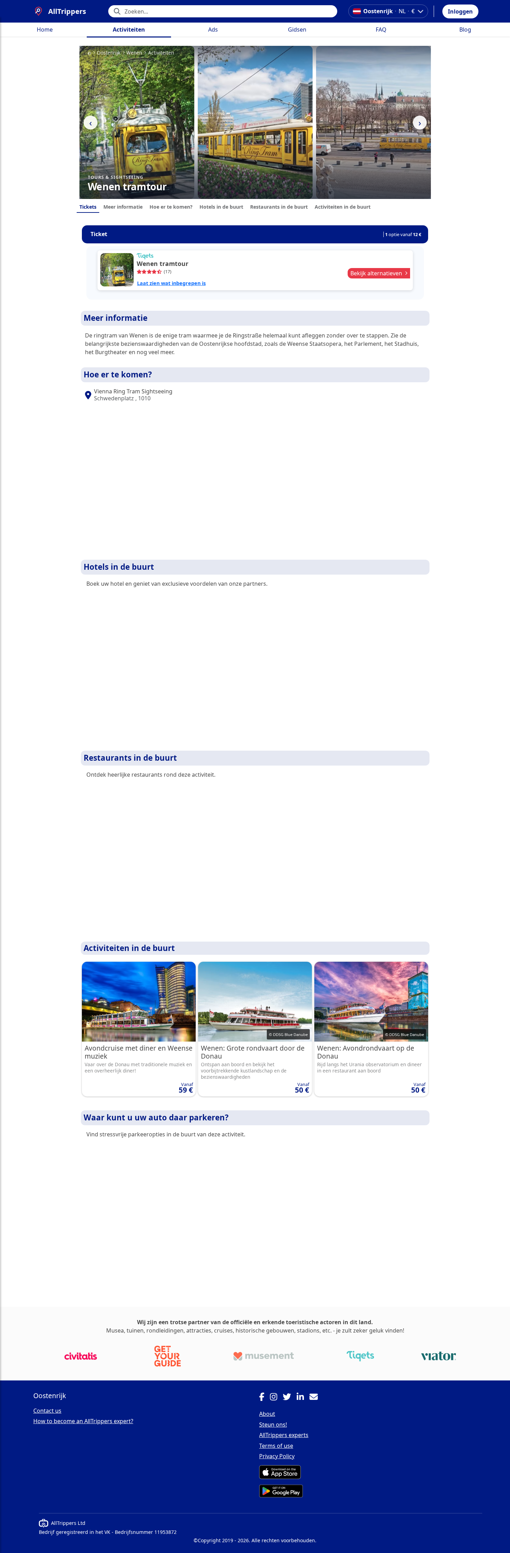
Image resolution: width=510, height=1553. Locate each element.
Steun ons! (273, 1424)
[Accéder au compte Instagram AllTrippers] (276, 1398)
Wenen (134, 53)
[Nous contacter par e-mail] (316, 1398)
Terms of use (276, 1446)
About (267, 1414)
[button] (460, 11)
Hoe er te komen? (171, 206)
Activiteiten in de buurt (343, 206)
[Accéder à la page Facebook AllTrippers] (264, 1398)
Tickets (87, 206)
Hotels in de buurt (221, 206)
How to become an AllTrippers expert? (83, 1421)
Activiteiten (129, 29)
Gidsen (297, 29)
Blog (465, 29)
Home (45, 29)
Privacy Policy (277, 1456)
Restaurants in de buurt (279, 206)
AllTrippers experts (283, 1435)
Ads (213, 29)
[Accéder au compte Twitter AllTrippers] (290, 1398)
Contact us (47, 1410)
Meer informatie (123, 206)
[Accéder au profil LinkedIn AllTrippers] (303, 1398)
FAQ (381, 29)
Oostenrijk (108, 53)
